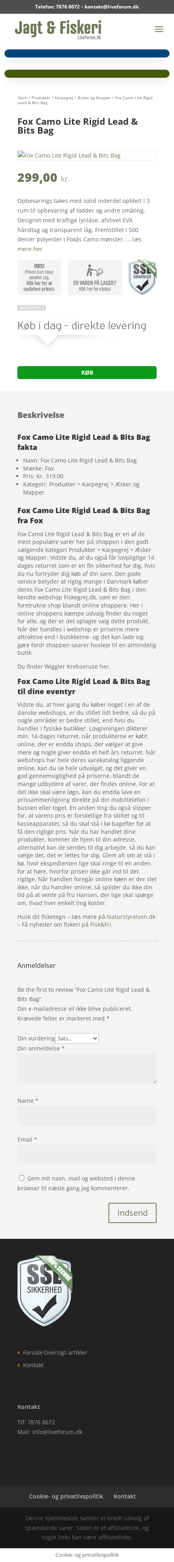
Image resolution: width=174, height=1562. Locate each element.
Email (27, 1139)
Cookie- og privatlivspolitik (66, 1496)
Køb (87, 372)
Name (27, 1100)
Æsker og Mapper (94, 97)
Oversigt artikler (65, 1352)
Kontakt (33, 1365)
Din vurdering (36, 1038)
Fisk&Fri (100, 924)
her (104, 666)
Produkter (41, 97)
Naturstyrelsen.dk (131, 917)
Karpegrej (64, 97)
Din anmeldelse (41, 1048)
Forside (33, 1352)
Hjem (22, 97)
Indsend (132, 1212)
